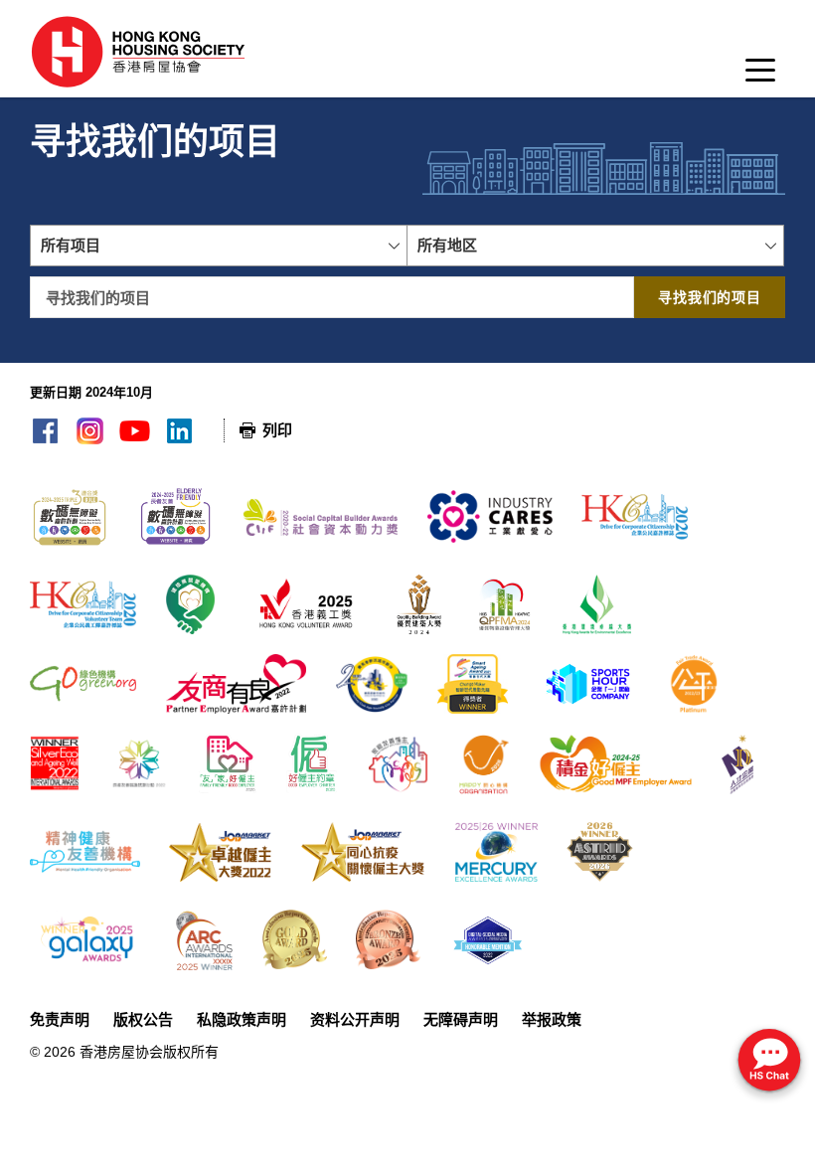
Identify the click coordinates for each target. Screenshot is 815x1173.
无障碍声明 (460, 1019)
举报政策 (551, 1019)
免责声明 (59, 1019)
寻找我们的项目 (709, 297)
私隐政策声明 (241, 1019)
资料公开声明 (355, 1019)
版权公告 (143, 1019)
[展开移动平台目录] (760, 76)
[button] (219, 245)
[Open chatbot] (769, 1062)
